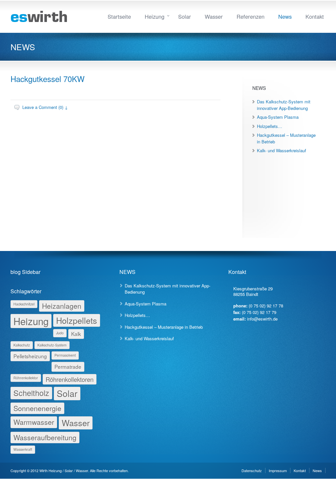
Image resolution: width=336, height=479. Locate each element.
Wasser (214, 16)
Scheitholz (31, 392)
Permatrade (67, 366)
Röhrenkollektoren (70, 379)
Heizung (154, 16)
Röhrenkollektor (25, 377)
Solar (184, 16)
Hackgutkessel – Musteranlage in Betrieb (164, 327)
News (285, 16)
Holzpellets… (269, 126)
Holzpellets (76, 320)
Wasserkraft (22, 449)
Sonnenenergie (37, 408)
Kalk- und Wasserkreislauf (281, 150)
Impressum (278, 470)
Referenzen (250, 16)
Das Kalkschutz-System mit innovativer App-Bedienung (283, 104)
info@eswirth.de (262, 319)
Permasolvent (65, 355)
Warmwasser (33, 422)
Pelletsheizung (30, 356)
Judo (60, 332)
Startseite (119, 16)
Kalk (76, 333)
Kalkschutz (21, 345)
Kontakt (314, 16)
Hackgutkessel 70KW (47, 78)
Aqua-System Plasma (278, 117)
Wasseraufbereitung (44, 437)
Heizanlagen (61, 306)
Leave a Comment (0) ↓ (45, 107)
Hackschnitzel (23, 304)
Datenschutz (252, 470)
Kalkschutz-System (52, 345)
